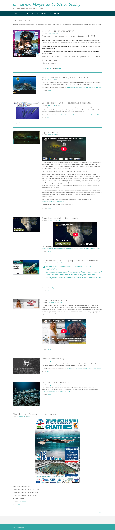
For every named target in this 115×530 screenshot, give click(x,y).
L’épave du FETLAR (50, 132)
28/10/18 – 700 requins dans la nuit (57, 382)
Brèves (49, 68)
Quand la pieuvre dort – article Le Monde (60, 218)
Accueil (17, 13)
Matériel (44, 13)
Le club (25, 13)
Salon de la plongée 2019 (53, 358)
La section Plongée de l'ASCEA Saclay (47, 4)
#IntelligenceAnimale (53, 277)
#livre (77, 275)
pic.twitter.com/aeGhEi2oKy (91, 277)
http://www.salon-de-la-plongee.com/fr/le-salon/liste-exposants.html (84, 368)
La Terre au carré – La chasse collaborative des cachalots (66, 103)
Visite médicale (55, 13)
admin (60, 361)
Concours (58, 68)
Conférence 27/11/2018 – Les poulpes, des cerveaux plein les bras (71, 260)
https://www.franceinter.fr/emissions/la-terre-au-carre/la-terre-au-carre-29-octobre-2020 (77, 114)
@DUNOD (77, 277)
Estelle (59, 80)
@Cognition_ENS (67, 277)
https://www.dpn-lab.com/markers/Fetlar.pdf (53, 201)
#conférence (81, 272)
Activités (35, 13)
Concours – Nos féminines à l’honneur (58, 31)
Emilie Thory (60, 33)
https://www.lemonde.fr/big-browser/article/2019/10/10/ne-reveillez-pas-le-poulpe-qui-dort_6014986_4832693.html (71, 248)
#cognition (83, 275)
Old (100, 512)
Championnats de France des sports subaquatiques (35, 414)
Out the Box (21, 527)
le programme (22, 501)
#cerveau (91, 275)
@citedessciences (62, 275)
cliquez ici (54, 288)
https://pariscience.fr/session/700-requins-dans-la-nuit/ (56, 391)
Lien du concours (49, 63)
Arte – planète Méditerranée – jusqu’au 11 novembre (65, 77)
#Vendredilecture (52, 266)
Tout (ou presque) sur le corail (55, 300)
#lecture (72, 275)
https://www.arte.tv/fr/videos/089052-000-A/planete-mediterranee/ (84, 87)
